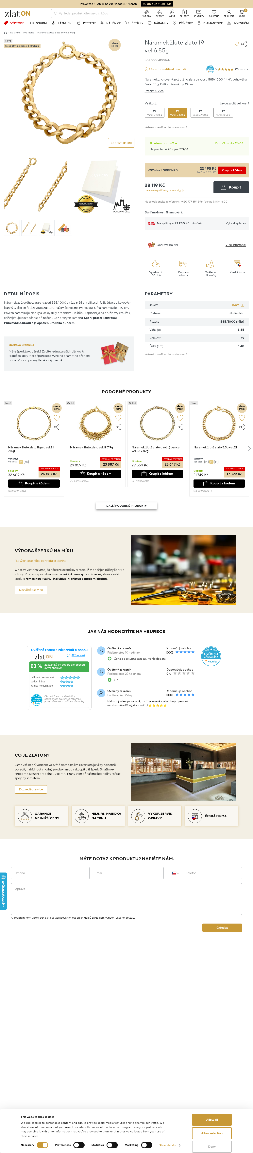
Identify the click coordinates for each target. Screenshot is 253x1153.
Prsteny (89, 23)
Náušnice (113, 23)
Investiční (241, 23)
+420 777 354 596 (192, 201)
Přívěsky (186, 23)
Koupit (235, 187)
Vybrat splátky (236, 223)
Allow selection (212, 1133)
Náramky (161, 23)
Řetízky (137, 23)
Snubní (41, 23)
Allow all (212, 1120)
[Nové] (34, 425)
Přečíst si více (154, 91)
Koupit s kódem (232, 170)
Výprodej (17, 23)
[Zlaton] (17, 13)
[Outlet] (96, 425)
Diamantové (213, 23)
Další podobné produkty (126, 505)
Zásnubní (65, 23)
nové (235, 305)
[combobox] (94, 13)
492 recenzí (242, 69)
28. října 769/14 (178, 149)
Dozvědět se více (31, 590)
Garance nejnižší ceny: (163, 190)
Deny (212, 1146)
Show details (167, 1145)
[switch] (79, 1145)
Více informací (236, 245)
